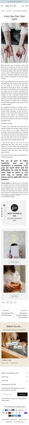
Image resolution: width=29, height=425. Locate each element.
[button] (2, 212)
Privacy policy (13, 422)
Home (2, 11)
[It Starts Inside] (14, 345)
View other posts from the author (14, 219)
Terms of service (22, 422)
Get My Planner (14, 262)
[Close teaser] (4, 205)
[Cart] (26, 5)
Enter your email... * (8, 397)
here (13, 196)
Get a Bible (14, 296)
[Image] (14, 245)
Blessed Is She (11, 409)
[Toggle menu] (2, 5)
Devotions (8, 11)
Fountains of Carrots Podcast (11, 194)
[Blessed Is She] (11, 6)
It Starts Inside (6, 360)
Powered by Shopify (20, 409)
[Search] (22, 5)
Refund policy (5, 422)
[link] (7, 302)
